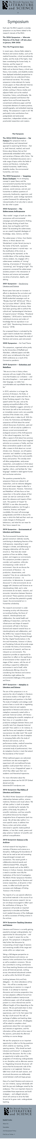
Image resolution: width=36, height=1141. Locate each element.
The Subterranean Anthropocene (14, 210)
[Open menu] (18, 13)
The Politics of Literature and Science (15, 791)
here (22, 47)
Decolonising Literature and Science (15, 284)
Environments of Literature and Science (17, 530)
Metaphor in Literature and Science (15, 685)
